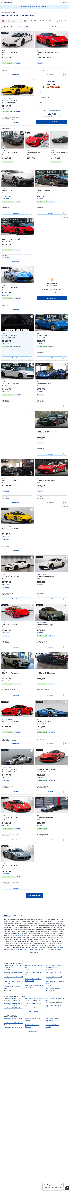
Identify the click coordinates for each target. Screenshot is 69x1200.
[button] (59, 3)
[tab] (7, 915)
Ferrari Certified (8, 98)
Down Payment (41, 101)
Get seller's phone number (43, 787)
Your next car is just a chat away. (34, 7)
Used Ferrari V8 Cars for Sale (54, 972)
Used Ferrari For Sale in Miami (13, 1018)
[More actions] (31, 74)
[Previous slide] (3, 147)
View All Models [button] (33, 1011)
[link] (17, 63)
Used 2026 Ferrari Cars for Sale (13, 981)
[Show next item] (30, 322)
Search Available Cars (51, 122)
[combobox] (11, 21)
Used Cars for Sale (5, 12)
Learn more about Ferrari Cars (20, 27)
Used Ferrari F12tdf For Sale (54, 1005)
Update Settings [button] (59, 117)
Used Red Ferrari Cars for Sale (13, 972)
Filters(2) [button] (29, 21)
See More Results (34, 895)
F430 (59, 947)
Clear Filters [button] (49, 21)
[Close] (61, 1185)
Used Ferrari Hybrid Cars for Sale (34, 985)
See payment (5, 60)
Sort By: (51, 27)
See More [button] (33, 952)
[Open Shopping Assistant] (67, 1188)
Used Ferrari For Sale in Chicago (13, 1023)
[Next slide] (65, 147)
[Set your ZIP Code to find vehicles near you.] (34, 15)
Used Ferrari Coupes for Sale (54, 977)
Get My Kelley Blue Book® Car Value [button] (52, 110)
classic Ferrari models (14, 935)
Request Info (15, 74)
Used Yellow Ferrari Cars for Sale (13, 977)
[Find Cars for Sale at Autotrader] (8, 2)
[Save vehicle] (31, 33)
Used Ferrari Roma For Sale (12, 998)
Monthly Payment (42, 90)
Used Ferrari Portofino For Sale (34, 998)
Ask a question (51, 298)
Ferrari (14, 12)
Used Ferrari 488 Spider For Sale (13, 1003)
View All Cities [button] (33, 1031)
